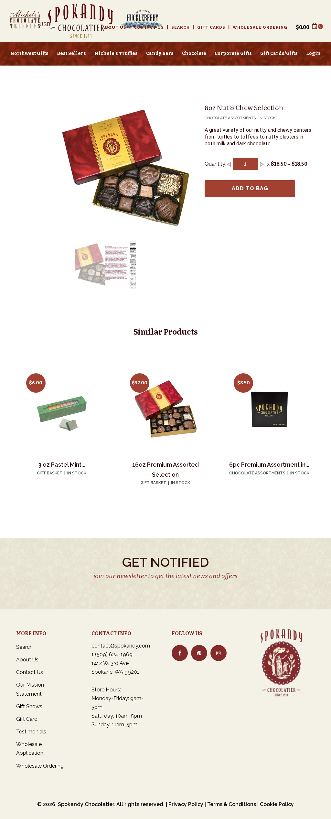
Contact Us (149, 27)
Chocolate (194, 53)
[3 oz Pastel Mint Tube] (62, 409)
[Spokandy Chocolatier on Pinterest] (199, 653)
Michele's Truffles (116, 53)
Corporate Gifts (233, 53)
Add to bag (250, 188)
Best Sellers (71, 53)
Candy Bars (160, 53)
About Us (114, 27)
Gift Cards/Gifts (279, 53)
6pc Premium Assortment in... (269, 464)
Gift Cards (211, 27)
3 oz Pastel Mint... (61, 464)
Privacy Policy (185, 804)
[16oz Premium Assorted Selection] (165, 409)
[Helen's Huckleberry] (138, 20)
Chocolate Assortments (257, 473)
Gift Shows (29, 706)
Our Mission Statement (30, 689)
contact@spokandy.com (120, 646)
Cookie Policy (277, 804)
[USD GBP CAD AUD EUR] (47, 27)
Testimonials (31, 732)
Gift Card (26, 719)
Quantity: (215, 164)
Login (313, 53)
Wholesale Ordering (260, 27)
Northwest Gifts (29, 53)
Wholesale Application (29, 748)
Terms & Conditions (231, 804)
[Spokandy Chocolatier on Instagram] (218, 653)
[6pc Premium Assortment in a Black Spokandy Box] (269, 409)
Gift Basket (49, 473)
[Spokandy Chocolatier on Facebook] (180, 653)
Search (180, 27)
